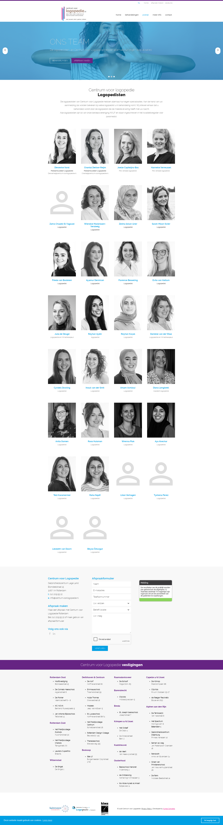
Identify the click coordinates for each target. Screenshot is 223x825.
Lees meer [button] (47, 820)
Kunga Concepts (169, 809)
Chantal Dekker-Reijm (95, 167)
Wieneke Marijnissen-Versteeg (95, 225)
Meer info (157, 15)
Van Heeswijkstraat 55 (128, 754)
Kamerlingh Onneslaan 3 (129, 778)
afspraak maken (157, 3)
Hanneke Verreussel (161, 167)
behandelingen (132, 15)
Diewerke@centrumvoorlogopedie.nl (62, 173)
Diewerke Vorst (61, 167)
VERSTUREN (100, 648)
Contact (168, 15)
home (118, 15)
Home (146, 3)
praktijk (145, 15)
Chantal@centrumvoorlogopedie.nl (95, 173)
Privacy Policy (147, 809)
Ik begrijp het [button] (210, 820)
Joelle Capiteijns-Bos (128, 167)
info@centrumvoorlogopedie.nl (64, 598)
